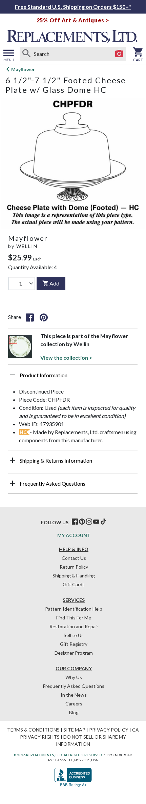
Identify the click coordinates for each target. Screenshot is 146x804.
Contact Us (74, 558)
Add (54, 283)
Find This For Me (73, 617)
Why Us (73, 677)
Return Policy (74, 567)
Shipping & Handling (74, 575)
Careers (73, 703)
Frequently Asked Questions (73, 686)
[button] (73, 378)
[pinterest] (82, 522)
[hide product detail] (12, 375)
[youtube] (96, 522)
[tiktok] (103, 522)
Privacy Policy (108, 730)
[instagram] (89, 522)
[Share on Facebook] (30, 317)
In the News (74, 695)
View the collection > (66, 357)
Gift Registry (73, 644)
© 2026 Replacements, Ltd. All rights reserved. (58, 755)
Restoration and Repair (73, 626)
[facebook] (75, 522)
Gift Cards (74, 584)
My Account (73, 535)
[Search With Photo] (119, 54)
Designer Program (74, 653)
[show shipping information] (12, 460)
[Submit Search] (26, 54)
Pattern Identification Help (73, 609)
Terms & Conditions (33, 730)
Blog (74, 712)
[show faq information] (12, 483)
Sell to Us (74, 635)
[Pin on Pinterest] (44, 317)
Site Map (74, 730)
